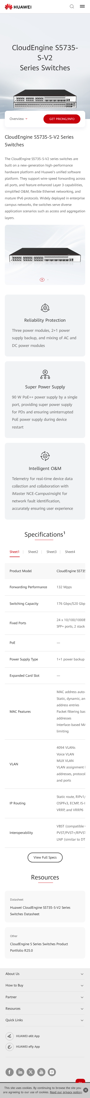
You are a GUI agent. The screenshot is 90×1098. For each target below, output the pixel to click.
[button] (42, 279)
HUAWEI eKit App (28, 1036)
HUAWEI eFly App (28, 1046)
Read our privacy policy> (66, 1092)
